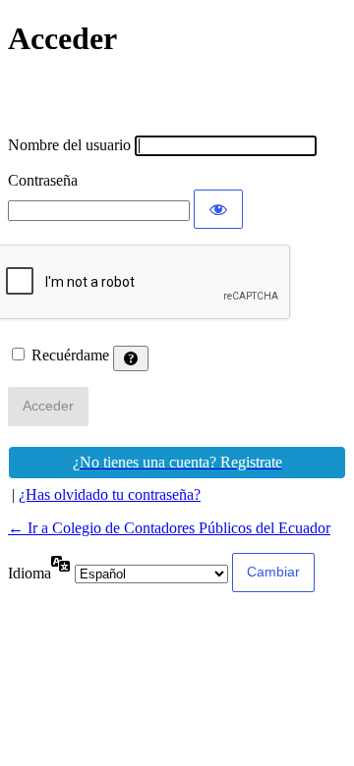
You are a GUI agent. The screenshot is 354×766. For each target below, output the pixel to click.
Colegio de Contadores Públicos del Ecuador (177, 97)
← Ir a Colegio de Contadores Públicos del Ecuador (169, 528)
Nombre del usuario (69, 145)
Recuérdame (70, 355)
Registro (177, 462)
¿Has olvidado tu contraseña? (110, 494)
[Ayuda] (130, 358)
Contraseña (43, 180)
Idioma (29, 573)
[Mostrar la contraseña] (218, 209)
